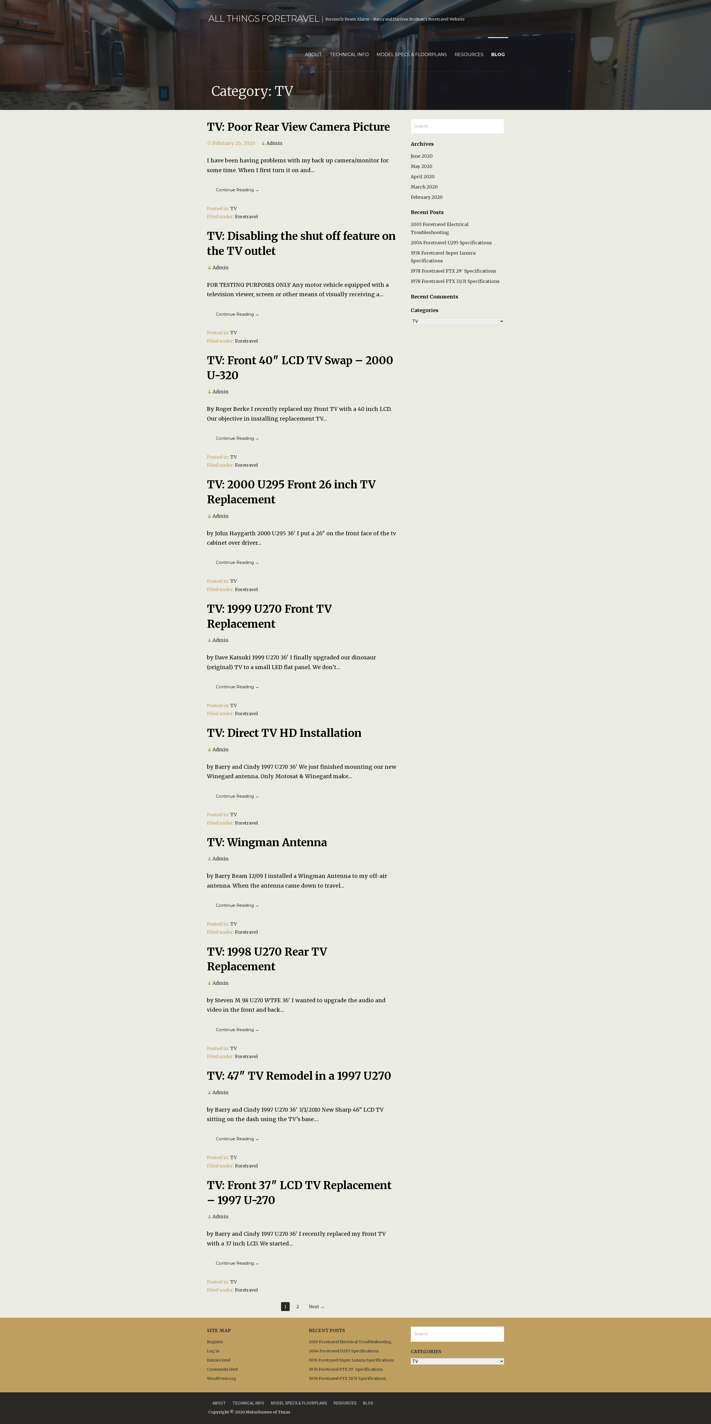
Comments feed (222, 1369)
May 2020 (421, 166)
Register (215, 1341)
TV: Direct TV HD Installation (284, 733)
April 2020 (423, 176)
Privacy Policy (418, 1403)
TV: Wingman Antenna (267, 842)
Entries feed (218, 1360)
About (313, 54)
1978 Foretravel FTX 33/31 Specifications (455, 281)
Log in (213, 1350)
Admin (274, 143)
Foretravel (246, 216)
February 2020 (427, 197)
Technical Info (349, 54)
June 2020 (422, 156)
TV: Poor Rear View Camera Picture (298, 127)
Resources (469, 54)
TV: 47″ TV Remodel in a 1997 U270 (299, 1076)
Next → (317, 1306)
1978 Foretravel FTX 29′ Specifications (453, 271)
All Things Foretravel (263, 18)
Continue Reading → (237, 189)
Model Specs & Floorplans (412, 54)
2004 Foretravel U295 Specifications (451, 242)
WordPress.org (221, 1378)
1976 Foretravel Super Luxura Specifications (351, 1360)
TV (233, 208)
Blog (498, 54)
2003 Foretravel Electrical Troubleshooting (350, 1341)
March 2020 (424, 187)
